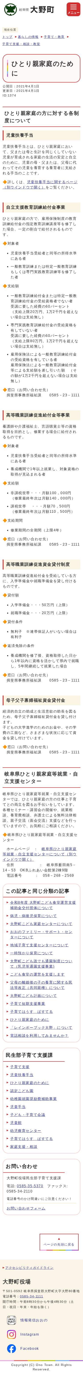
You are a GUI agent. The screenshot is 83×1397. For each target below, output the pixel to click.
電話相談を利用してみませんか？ (39, 1035)
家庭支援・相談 (23, 1147)
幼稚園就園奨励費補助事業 (33, 1099)
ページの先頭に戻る (59, 1244)
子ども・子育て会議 (27, 1115)
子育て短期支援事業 (27, 1004)
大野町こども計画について (33, 996)
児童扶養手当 (22, 1075)
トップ (7, 37)
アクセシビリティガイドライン (29, 1267)
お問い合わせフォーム (26, 1208)
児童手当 (18, 1107)
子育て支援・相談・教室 (21, 44)
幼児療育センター (25, 1131)
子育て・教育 (54, 37)
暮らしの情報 (28, 37)
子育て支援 (20, 1067)
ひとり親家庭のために (29, 1020)
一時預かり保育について (31, 953)
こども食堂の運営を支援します (37, 974)
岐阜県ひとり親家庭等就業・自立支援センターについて (40, 854)
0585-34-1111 (31, 1296)
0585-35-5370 (30, 1186)
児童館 (16, 1123)
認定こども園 (22, 1091)
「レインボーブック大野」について (41, 1028)
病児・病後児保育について (33, 916)
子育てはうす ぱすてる (31, 1012)
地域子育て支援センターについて (39, 945)
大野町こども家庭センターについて (41, 924)
